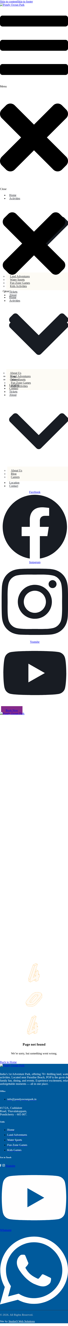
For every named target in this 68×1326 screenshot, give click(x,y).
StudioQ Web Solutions (22, 1321)
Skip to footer (25, 1)
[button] (34, 99)
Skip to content (8, 1)
